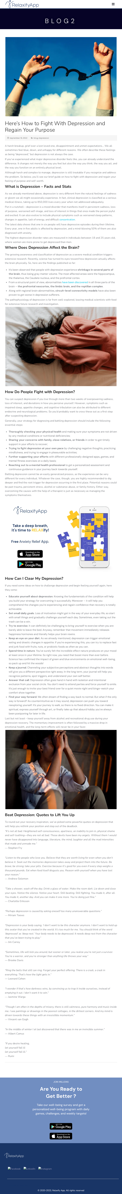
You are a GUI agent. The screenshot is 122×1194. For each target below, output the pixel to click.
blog (36, 138)
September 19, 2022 (18, 138)
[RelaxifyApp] (22, 4)
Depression (44, 138)
